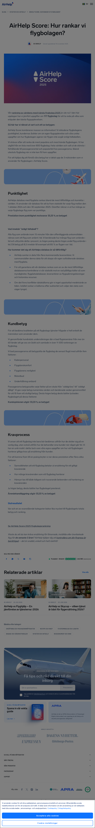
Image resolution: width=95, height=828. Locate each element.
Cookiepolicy (52, 808)
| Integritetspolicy (64, 808)
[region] (47, 814)
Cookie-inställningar (47, 823)
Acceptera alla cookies (47, 815)
